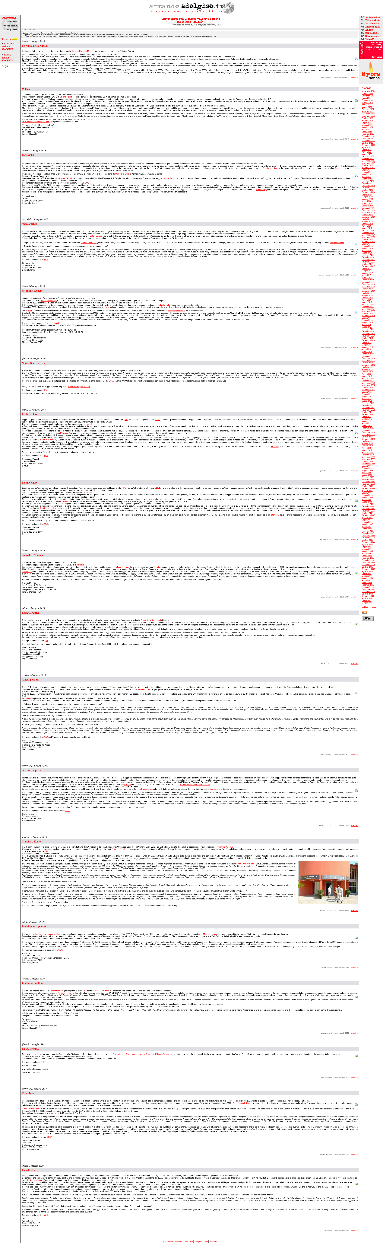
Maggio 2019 (367, 224)
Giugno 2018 (367, 246)
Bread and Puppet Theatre (79, 386)
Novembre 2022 (368, 141)
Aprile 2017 (366, 275)
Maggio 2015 (367, 322)
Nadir (206, 1242)
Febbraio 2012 (368, 403)
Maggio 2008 (367, 497)
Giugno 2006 (367, 549)
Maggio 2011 (367, 421)
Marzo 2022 (367, 154)
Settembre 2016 (368, 291)
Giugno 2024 (367, 100)
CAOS (111, 381)
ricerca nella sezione (8, 46)
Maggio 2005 (367, 578)
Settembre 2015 (368, 316)
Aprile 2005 (366, 580)
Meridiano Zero (143, 689)
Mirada (157, 567)
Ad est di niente (64, 993)
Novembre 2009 (368, 459)
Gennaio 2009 (368, 479)
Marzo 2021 (367, 179)
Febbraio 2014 (368, 354)
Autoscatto (169, 1242)
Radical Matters (53, 934)
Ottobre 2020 (367, 190)
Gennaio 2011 (367, 430)
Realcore (339, 168)
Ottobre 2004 (367, 594)
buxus (106, 307)
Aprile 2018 (366, 250)
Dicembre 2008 (368, 482)
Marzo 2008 (367, 502)
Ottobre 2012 (367, 387)
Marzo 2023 (367, 132)
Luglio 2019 (366, 219)
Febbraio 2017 (368, 280)
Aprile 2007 (366, 526)
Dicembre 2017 (368, 259)
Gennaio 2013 (368, 381)
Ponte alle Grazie (122, 174)
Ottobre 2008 (367, 486)
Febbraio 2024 (368, 109)
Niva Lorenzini (132, 1054)
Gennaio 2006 (368, 560)
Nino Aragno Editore (241, 1103)
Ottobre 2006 (367, 540)
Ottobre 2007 (367, 513)
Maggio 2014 (367, 347)
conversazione (216, 789)
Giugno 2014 (367, 345)
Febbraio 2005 (368, 585)
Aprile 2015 (366, 325)
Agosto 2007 (367, 517)
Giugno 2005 (367, 576)
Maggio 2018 (367, 248)
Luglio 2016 (366, 293)
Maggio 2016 (367, 298)
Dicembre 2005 (368, 562)
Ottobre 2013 (367, 363)
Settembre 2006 (368, 542)
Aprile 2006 (366, 553)
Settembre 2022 (368, 145)
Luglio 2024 (366, 98)
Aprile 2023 (366, 129)
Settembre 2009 (368, 464)
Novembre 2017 (368, 262)
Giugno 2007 (367, 522)
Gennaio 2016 (368, 307)
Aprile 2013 (366, 374)
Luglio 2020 (366, 194)
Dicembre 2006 (368, 535)
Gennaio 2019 (368, 233)
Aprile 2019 (366, 226)
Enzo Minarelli (119, 1054)
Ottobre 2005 (367, 567)
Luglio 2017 (366, 268)
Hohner (28, 698)
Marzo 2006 (367, 556)
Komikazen (81, 565)
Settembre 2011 (368, 414)
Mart (30, 311)
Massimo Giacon (210, 934)
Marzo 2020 (367, 203)
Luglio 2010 (366, 441)
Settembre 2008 (368, 488)
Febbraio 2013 (368, 378)
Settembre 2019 (368, 217)
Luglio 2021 (366, 170)
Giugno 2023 (367, 125)
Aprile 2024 (366, 105)
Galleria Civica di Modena (83, 51)
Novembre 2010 (368, 434)
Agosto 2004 (367, 598)
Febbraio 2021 (368, 181)
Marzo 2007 (367, 529)
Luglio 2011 (366, 416)
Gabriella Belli (164, 305)
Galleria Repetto (66, 97)
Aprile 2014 (366, 349)
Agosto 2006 (367, 544)
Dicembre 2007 (368, 508)
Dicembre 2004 (368, 589)
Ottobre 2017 (367, 264)
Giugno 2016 (367, 295)
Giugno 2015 (367, 320)
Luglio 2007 (366, 520)
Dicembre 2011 (368, 408)
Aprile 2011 (366, 423)
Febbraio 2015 (368, 329)
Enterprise (198, 1242)
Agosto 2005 (367, 571)
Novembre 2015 (368, 311)
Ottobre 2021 (367, 165)
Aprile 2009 (366, 473)
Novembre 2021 (368, 163)
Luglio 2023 (366, 123)
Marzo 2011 (367, 425)
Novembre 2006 (368, 538)
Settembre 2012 (368, 390)
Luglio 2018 (366, 244)
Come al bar (188, 1242)
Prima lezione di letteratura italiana (195, 784)
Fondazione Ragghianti (151, 620)
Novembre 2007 (368, 511)
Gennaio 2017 (368, 282)
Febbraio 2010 (368, 452)
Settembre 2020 (368, 192)
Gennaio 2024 (368, 111)
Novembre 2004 (368, 591)
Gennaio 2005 (368, 587)
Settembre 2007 (368, 515)
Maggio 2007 (367, 524)
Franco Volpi (261, 189)
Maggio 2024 (367, 102)
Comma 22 (27, 571)
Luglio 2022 (366, 150)
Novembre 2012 (368, 385)
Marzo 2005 (367, 582)
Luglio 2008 (366, 493)
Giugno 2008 (367, 495)
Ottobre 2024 (367, 93)
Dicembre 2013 (368, 358)
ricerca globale (7, 57)
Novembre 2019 (368, 212)
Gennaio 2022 (368, 158)
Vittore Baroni (39, 934)
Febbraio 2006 (368, 558)
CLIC (157, 419)
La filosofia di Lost (171, 178)
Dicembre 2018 (368, 235)
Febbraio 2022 (368, 156)
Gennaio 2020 (368, 208)
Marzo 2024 (367, 107)
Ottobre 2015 (367, 313)
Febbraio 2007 (368, 531)
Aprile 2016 (366, 300)
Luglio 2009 (366, 466)
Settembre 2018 (368, 241)
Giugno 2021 (367, 172)
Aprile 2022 (366, 152)
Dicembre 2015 (368, 309)
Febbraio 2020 (368, 206)
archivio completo (369, 607)
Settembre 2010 (368, 439)
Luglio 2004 (366, 600)
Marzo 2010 (367, 450)
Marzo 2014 (367, 351)
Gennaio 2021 (368, 183)
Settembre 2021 (368, 167)
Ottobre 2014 (367, 338)
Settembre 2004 (368, 596)
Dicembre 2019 (368, 210)
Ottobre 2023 (367, 118)
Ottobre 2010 (367, 437)
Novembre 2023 (368, 116)
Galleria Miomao (122, 567)
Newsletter (213, 1242)
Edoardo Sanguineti (163, 1054)
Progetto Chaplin (119, 849)
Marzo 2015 (367, 327)
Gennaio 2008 (368, 506)
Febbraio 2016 (368, 304)
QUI (86, 183)
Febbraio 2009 (368, 477)
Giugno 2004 (367, 603)
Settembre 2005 (368, 569)
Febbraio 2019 (368, 230)
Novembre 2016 (368, 286)
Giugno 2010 (367, 443)
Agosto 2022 (367, 147)
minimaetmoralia (337, 243)
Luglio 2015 (366, 318)
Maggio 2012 (367, 396)
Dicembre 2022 (368, 138)
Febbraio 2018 (368, 255)
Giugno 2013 (367, 369)
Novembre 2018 (368, 237)
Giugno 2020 (367, 197)
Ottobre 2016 (367, 289)
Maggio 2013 (367, 372)
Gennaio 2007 (368, 533)
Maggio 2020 (367, 199)
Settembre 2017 (368, 266)
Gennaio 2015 (368, 331)
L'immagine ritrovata (245, 864)
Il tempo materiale (88, 243)
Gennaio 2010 (368, 455)
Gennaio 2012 (368, 405)
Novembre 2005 (368, 565)
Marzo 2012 (367, 401)
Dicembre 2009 (368, 457)
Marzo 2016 (367, 302)
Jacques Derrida (65, 178)
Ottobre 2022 (367, 143)
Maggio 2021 (367, 174)
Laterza (127, 784)
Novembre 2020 (368, 188)
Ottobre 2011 (367, 412)
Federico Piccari (102, 991)
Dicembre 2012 (368, 383)
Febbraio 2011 (368, 428)
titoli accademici (146, 789)
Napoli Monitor (35, 1180)
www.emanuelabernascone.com (35, 122)
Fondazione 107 (57, 991)
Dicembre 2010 (368, 432)
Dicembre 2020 (368, 185)
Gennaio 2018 (368, 257)
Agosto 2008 (367, 491)
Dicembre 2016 (368, 284)
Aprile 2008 (366, 499)
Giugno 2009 (367, 468)
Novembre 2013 (368, 360)
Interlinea (275, 446)
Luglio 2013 (366, 367)
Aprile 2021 (366, 176)
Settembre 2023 (368, 120)
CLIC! (67, 810)
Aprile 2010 (366, 448)
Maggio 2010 (367, 446)
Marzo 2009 (367, 475)
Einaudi (89, 424)
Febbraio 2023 (368, 134)
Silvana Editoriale (52, 323)
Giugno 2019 (367, 221)
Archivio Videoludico (226, 847)
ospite (56, 1113)
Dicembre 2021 (368, 161)
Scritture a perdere (48, 440)
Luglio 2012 (366, 392)
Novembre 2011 (368, 410)
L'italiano (64, 433)
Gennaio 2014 (368, 356)
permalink (354, 77)
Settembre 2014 (368, 340)
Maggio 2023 (367, 127)
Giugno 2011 (367, 419)
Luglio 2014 (366, 342)
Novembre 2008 (368, 484)
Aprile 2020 (366, 201)
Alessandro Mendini (176, 311)
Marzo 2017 (367, 277)
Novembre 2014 (368, 336)
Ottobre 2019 (367, 215)
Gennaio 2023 (368, 136)
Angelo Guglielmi (146, 1054)
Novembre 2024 (368, 91)
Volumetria (178, 1242)
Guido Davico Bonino (31, 1109)
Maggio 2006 (367, 551)
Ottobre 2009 (367, 461)
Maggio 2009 (367, 470)
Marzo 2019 (367, 228)
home (24, 29)
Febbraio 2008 (368, 504)
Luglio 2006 (366, 547)
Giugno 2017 (367, 271)
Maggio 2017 (367, 273)
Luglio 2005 (366, 574)
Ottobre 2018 (367, 239)
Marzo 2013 (367, 376)
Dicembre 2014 (368, 333)
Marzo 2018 (367, 253)
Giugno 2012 (367, 394)
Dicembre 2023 (368, 114)
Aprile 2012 (366, 399)
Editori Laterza (95, 236)
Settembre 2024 (368, 96)
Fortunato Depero (48, 300)
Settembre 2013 (368, 365)
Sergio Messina (270, 168)
